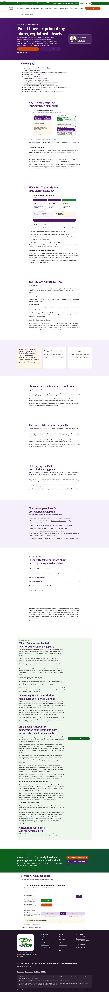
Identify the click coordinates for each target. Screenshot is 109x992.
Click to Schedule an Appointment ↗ (81, 938)
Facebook (55, 4)
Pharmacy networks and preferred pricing (35, 74)
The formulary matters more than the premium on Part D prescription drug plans (45, 72)
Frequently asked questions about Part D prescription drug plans (41, 82)
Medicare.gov (41, 246)
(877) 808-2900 (74, 3)
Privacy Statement (74, 989)
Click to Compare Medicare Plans (51, 49)
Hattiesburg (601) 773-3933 (24, 966)
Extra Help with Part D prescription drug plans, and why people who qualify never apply (47, 87)
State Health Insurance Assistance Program (68, 538)
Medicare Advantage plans (39, 159)
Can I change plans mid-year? (54, 581)
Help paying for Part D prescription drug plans (36, 78)
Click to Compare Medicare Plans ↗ (83, 941)
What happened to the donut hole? (54, 577)
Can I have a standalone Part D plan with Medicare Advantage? (54, 573)
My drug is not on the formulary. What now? (54, 586)
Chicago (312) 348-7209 (53, 963)
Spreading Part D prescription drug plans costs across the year (40, 85)
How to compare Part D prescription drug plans (36, 80)
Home (22, 14)
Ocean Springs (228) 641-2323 (69, 963)
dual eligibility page (70, 484)
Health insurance (45, 942)
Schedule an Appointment (92, 8)
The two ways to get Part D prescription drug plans (37, 67)
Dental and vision (45, 947)
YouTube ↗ (37, 972)
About (60, 937)
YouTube (65, 4)
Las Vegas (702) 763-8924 (38, 963)
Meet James (62, 939)
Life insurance (45, 945)
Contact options (80, 947)
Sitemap (90, 989)
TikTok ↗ (43, 972)
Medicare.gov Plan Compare (58, 521)
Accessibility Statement (83, 989)
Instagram (60, 4)
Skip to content (4, 1)
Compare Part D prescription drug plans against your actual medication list (44, 91)
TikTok (69, 4)
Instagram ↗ (29, 972)
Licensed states (63, 945)
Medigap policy (72, 150)
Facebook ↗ (20, 972)
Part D (42, 939)
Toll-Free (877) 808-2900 (23, 963)
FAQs (60, 947)
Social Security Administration (66, 479)
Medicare (27, 14)
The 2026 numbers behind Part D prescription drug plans (39, 84)
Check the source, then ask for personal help (35, 89)
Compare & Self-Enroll (85, 3)
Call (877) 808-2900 (22, 52)
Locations (61, 942)
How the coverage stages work (32, 70)
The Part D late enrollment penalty (33, 76)
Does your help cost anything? (54, 590)
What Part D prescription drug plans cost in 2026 (37, 69)
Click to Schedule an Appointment (29, 49)
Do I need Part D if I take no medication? (54, 569)
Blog (60, 950)
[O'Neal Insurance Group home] (25, 942)
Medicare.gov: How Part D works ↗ (78, 739)
